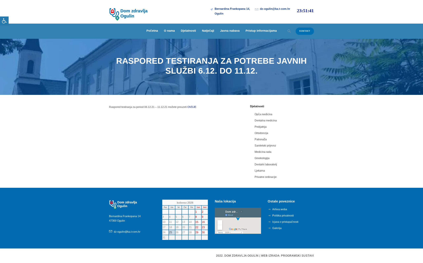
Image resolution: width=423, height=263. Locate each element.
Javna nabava (230, 30)
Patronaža (261, 139)
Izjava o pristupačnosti (285, 221)
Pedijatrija (261, 126)
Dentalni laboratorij (266, 164)
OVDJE (191, 107)
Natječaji (208, 30)
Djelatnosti (188, 30)
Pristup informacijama (261, 30)
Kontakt (304, 31)
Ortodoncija (261, 133)
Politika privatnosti (283, 215)
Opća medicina (263, 114)
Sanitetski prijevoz (265, 145)
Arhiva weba (279, 209)
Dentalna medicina (266, 120)
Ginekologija (262, 158)
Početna (152, 30)
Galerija (277, 228)
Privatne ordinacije (266, 177)
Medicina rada (263, 151)
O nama (169, 30)
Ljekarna (260, 170)
